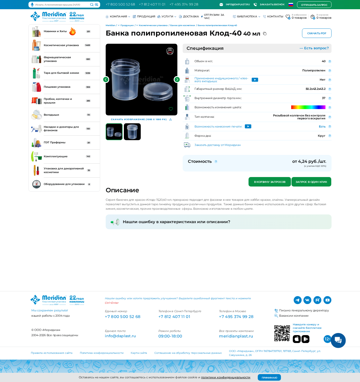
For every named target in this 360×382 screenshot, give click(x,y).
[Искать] (92, 5)
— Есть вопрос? (314, 48)
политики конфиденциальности (225, 377)
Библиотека (247, 16)
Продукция (146, 16)
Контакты (275, 16)
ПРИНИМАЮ (269, 377)
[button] (105, 79)
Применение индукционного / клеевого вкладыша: (221, 80)
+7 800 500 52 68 (120, 4)
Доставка (191, 16)
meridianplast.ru (236, 336)
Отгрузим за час (214, 16)
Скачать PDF (316, 33)
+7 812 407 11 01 (152, 4)
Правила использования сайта (51, 352)
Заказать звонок (272, 4)
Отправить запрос (314, 4)
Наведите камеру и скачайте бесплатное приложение (307, 328)
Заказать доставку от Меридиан (217, 145)
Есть (322, 126)
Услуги (167, 16)
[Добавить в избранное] (171, 109)
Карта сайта (139, 352)
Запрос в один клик (311, 181)
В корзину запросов (269, 181)
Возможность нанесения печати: (218, 126)
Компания (118, 16)
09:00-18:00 (170, 336)
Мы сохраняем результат (49, 310)
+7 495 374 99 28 (183, 4)
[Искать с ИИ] (96, 5)
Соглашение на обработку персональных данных (188, 352)
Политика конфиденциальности (102, 352)
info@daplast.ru (238, 4)
